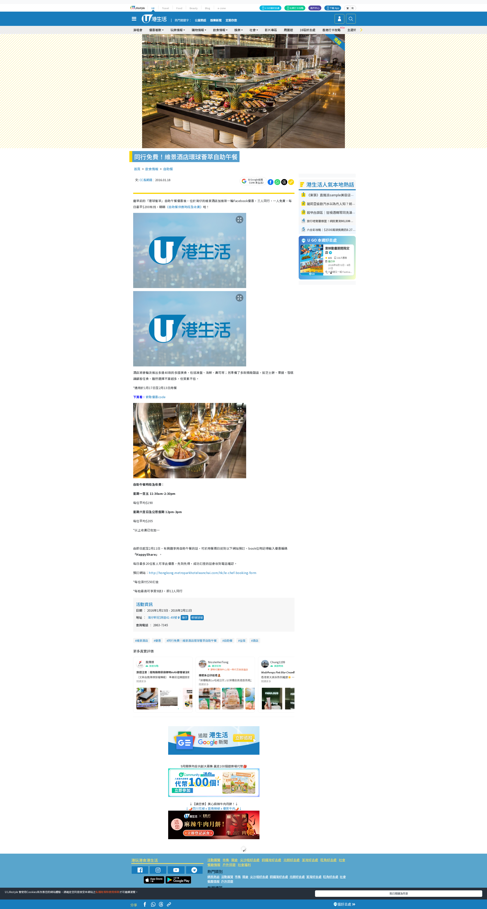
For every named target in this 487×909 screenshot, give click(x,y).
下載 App (334, 8)
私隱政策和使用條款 (107, 892)
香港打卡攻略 (331, 30)
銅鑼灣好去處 (271, 859)
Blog (207, 8)
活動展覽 (213, 859)
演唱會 (137, 30)
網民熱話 (213, 876)
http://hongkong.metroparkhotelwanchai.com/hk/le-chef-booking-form (202, 572)
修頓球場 (197, 617)
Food (179, 8)
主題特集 (353, 30)
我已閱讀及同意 (398, 893)
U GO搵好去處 (272, 8)
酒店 (255, 640)
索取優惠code (156, 397)
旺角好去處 (328, 859)
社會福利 (244, 864)
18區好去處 (307, 30)
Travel (165, 8)
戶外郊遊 (229, 864)
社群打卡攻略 (296, 8)
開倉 (234, 859)
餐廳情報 (213, 864)
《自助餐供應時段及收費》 (184, 207)
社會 (342, 859)
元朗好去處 (291, 859)
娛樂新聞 (216, 20)
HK (153, 8)
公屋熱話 (200, 20)
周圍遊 (288, 30)
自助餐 (168, 168)
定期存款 (231, 20)
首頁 (137, 168)
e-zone (222, 8)
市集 (226, 859)
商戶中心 (314, 8)
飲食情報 (151, 168)
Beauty (194, 8)
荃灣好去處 (310, 859)
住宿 (242, 640)
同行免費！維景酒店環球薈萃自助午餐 (192, 640)
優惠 (158, 640)
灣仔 (184, 617)
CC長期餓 (146, 180)
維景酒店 (142, 640)
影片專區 (271, 30)
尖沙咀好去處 (249, 859)
